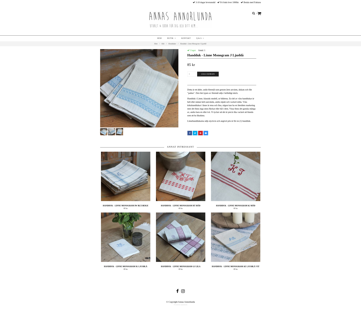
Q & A (199, 38)
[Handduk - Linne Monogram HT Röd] (180, 176)
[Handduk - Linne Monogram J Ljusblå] (139, 88)
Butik (171, 38)
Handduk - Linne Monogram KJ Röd (235, 206)
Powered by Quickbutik (180, 304)
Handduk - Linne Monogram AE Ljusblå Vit (235, 266)
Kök (164, 44)
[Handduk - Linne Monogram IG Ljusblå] (125, 237)
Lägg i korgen (208, 74)
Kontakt (186, 38)
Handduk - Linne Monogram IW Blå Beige (125, 206)
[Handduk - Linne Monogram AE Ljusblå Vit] (235, 237)
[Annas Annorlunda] (180, 19)
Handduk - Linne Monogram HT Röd (180, 206)
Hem (159, 38)
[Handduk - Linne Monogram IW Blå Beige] (125, 176)
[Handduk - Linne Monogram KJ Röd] (235, 176)
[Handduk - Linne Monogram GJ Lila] (180, 237)
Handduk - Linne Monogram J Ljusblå (193, 44)
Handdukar (173, 44)
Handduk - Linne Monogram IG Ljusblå (125, 266)
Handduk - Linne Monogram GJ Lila (180, 266)
